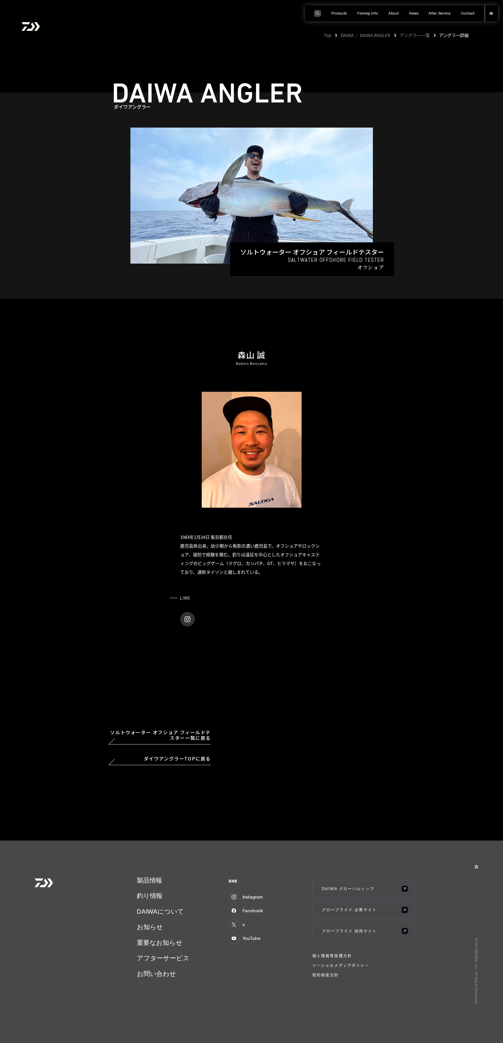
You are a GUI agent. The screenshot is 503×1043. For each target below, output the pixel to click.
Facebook (252, 911)
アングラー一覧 (415, 35)
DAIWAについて (160, 911)
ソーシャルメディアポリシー (340, 965)
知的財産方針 (325, 974)
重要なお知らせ (160, 942)
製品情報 (149, 880)
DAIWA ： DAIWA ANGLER (365, 35)
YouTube (251, 938)
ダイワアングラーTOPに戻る (177, 759)
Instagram (252, 897)
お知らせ (150, 927)
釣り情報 (149, 895)
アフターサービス (163, 958)
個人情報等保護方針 (332, 955)
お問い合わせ (156, 973)
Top (327, 35)
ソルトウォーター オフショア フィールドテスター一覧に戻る (160, 735)
